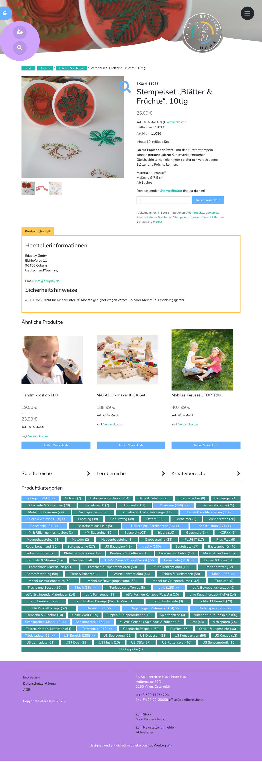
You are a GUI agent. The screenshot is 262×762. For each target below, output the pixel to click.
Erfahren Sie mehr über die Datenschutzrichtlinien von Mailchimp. (129, 461)
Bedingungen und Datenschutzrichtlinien (125, 419)
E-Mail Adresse (86, 386)
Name (78, 402)
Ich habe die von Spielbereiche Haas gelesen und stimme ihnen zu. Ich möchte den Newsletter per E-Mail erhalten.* (128, 424)
